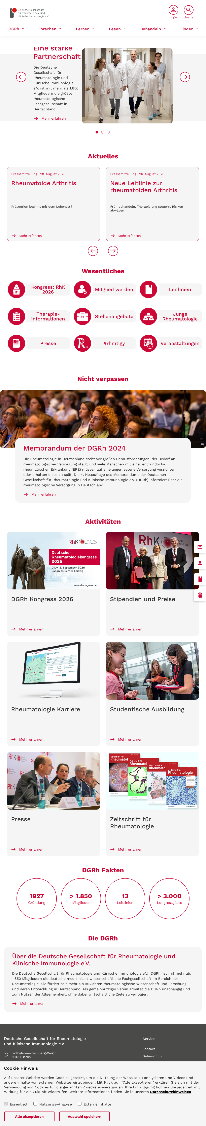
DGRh (13, 29)
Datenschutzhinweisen (170, 1092)
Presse (48, 343)
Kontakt (149, 1049)
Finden (187, 29)
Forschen (47, 29)
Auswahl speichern (84, 1116)
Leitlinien (180, 289)
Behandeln (150, 29)
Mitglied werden (114, 289)
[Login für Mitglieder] (200, 563)
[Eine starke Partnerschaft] (127, 86)
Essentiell (18, 1104)
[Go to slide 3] (108, 132)
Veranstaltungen (180, 343)
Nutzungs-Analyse (55, 1104)
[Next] (185, 77)
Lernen (83, 29)
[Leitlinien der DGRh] (200, 579)
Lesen (115, 29)
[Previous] (21, 77)
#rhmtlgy (114, 343)
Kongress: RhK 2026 (48, 289)
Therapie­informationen (48, 316)
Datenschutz (153, 1056)
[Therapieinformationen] (200, 595)
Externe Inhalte (97, 1104)
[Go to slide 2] (102, 132)
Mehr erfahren (53, 118)
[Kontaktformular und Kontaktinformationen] (200, 547)
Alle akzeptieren (29, 1116)
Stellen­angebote (114, 316)
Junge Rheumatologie (180, 316)
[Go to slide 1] (97, 132)
